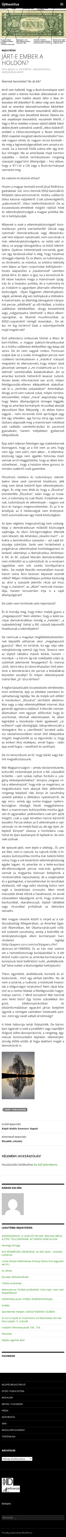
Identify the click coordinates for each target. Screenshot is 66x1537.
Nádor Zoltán (41, 69)
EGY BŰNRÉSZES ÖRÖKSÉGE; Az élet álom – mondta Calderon (32, 1253)
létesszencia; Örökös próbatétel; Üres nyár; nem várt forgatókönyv (33, 1291)
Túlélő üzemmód (11, 1283)
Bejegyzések (9, 50)
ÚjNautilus (10, 4)
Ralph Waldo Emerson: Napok (20, 1126)
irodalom (7, 1397)
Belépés (6, 1503)
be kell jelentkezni (45, 1165)
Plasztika (7, 1333)
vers (4, 1423)
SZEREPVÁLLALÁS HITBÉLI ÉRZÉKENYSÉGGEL (27, 1299)
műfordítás (8, 1417)
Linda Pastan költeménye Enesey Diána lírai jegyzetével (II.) (33, 1262)
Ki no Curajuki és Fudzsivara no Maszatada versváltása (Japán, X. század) (32, 1319)
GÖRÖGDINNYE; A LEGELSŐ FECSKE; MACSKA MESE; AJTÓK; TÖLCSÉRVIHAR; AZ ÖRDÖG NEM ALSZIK (32, 1237)
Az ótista (7, 1270)
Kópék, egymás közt (13, 1340)
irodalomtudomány (13, 1430)
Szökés (6, 1305)
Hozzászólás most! (13, 72)
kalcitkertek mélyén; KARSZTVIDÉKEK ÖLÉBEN (28, 1311)
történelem (8, 1436)
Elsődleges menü (62, 4)
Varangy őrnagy (11, 1245)
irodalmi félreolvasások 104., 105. (21, 1327)
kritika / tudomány (12, 1404)
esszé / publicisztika (15, 1109)
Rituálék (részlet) (14, 1139)
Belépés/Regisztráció (14, 1384)
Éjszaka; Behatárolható (15, 1277)
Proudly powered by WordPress (17, 1532)
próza (5, 1410)
